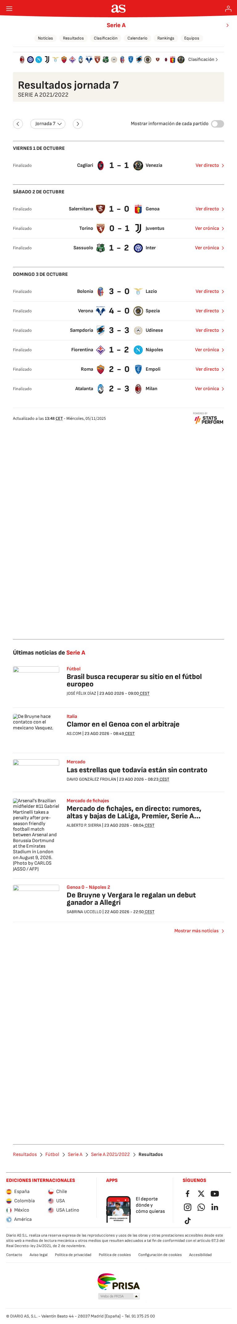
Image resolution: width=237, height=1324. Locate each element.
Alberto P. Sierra (84, 825)
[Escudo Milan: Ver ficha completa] (22, 59)
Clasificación (106, 38)
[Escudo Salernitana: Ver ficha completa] (158, 59)
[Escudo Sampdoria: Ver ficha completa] (139, 59)
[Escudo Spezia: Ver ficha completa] (147, 59)
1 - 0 (119, 209)
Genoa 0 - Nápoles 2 (88, 887)
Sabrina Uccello (84, 911)
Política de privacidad (73, 1254)
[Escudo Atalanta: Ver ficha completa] (80, 59)
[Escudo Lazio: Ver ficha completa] (55, 59)
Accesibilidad (200, 1254)
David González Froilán (91, 779)
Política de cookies (115, 1254)
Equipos (191, 38)
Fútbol (52, 1154)
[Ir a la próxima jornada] (78, 124)
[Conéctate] (228, 8)
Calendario (137, 38)
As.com (74, 733)
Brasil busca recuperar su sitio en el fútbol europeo (134, 680)
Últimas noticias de (49, 652)
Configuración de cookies (160, 1254)
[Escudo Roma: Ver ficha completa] (64, 59)
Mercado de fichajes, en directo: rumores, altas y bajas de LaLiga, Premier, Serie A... (134, 812)
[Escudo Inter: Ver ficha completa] (30, 59)
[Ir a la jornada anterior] (18, 124)
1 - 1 (119, 165)
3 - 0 (119, 291)
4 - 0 (119, 311)
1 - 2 (119, 248)
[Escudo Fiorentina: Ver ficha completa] (72, 59)
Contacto (14, 1254)
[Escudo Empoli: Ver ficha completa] (130, 59)
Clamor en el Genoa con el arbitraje (123, 724)
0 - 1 (119, 228)
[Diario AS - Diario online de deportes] (118, 9)
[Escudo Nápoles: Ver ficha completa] (38, 59)
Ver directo (207, 165)
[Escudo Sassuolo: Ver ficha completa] (105, 59)
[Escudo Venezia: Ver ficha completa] (181, 59)
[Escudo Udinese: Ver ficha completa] (114, 59)
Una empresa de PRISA (118, 1281)
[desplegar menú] (9, 8)
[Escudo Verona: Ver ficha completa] (89, 59)
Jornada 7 (45, 124)
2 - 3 (119, 389)
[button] (119, 1296)
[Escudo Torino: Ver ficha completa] (97, 59)
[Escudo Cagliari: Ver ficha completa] (166, 59)
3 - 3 (119, 330)
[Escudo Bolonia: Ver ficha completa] (122, 59)
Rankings (165, 38)
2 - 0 (119, 369)
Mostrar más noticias (196, 931)
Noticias (45, 38)
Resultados (73, 38)
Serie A (116, 25)
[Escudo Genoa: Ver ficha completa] (172, 59)
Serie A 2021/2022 (110, 1154)
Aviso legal (39, 1254)
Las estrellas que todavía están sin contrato (137, 769)
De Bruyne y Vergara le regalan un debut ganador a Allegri (131, 899)
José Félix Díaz (81, 693)
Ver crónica (207, 228)
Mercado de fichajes (88, 801)
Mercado (76, 762)
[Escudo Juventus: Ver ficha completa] (47, 59)
